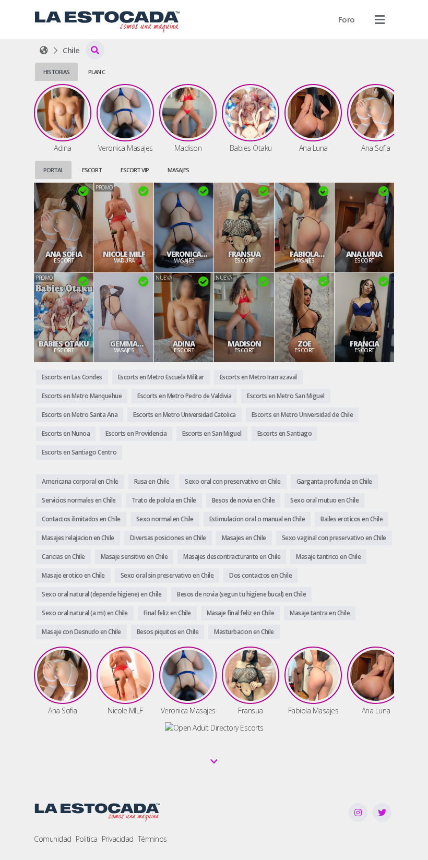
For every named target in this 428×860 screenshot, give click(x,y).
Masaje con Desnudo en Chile (81, 631)
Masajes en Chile (244, 537)
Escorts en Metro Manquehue (82, 395)
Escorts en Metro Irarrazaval (258, 377)
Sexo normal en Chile (165, 519)
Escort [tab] (92, 170)
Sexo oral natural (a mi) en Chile (85, 612)
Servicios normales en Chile (79, 500)
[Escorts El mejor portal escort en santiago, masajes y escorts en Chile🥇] (44, 50)
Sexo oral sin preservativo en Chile (167, 575)
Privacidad (118, 839)
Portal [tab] (53, 170)
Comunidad (53, 839)
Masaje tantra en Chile (320, 612)
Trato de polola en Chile (164, 500)
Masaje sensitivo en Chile (134, 556)
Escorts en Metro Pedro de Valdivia (184, 395)
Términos (152, 839)
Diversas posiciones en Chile (168, 537)
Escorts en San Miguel (212, 433)
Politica (87, 839)
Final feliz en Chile (167, 612)
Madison (244, 344)
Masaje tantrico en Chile (328, 556)
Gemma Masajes (124, 344)
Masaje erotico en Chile (73, 575)
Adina (184, 344)
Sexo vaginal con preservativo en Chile (334, 537)
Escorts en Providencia (136, 433)
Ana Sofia (63, 254)
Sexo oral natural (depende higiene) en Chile (101, 594)
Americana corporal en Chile (80, 481)
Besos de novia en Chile (243, 500)
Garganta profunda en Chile (334, 481)
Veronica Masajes (184, 254)
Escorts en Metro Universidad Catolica (184, 414)
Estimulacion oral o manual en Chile (257, 519)
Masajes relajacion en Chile (78, 537)
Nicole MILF (124, 254)
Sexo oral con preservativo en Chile (233, 481)
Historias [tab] (56, 72)
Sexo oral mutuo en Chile (324, 500)
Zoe (304, 344)
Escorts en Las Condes (72, 377)
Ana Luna (364, 254)
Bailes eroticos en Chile (351, 519)
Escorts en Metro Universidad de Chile (302, 414)
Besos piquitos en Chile (168, 631)
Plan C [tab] (96, 72)
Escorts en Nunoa (66, 433)
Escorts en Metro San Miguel (286, 395)
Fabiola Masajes (304, 254)
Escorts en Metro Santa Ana (79, 414)
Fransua (244, 254)
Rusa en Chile (152, 481)
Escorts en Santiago (284, 433)
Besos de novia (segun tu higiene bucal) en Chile (241, 594)
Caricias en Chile (63, 556)
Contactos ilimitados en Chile (81, 519)
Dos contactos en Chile (260, 575)
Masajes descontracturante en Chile (231, 556)
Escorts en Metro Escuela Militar (161, 377)
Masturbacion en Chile (244, 631)
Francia (364, 344)
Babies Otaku (64, 344)
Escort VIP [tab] (135, 170)
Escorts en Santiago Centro (79, 452)
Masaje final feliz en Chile (241, 612)
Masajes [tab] (178, 170)
